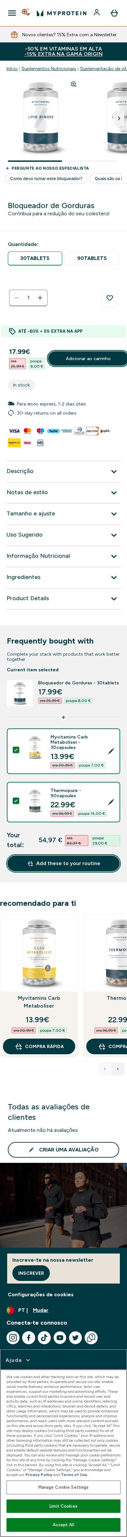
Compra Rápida (44, 1046)
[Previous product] (104, 1068)
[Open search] (26, 13)
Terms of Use (74, 1474)
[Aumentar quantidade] (40, 298)
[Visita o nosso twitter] (75, 1337)
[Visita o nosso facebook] (28, 1337)
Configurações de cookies (41, 1294)
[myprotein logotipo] (61, 13)
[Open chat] (91, 1337)
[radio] (35, 258)
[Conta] (97, 13)
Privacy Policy (38, 1474)
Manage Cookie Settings (63, 1487)
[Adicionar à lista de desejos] (110, 298)
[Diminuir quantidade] (16, 298)
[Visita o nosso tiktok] (44, 1337)
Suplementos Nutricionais (48, 68)
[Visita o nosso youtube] (59, 1337)
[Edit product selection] (111, 751)
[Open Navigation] (12, 13)
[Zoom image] (73, 84)
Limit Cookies (63, 1506)
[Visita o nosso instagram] (13, 1337)
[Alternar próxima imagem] (119, 118)
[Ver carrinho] (114, 13)
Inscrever (31, 1273)
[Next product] (117, 1068)
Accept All (63, 1524)
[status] (28, 298)
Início (12, 68)
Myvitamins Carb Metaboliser (39, 1002)
